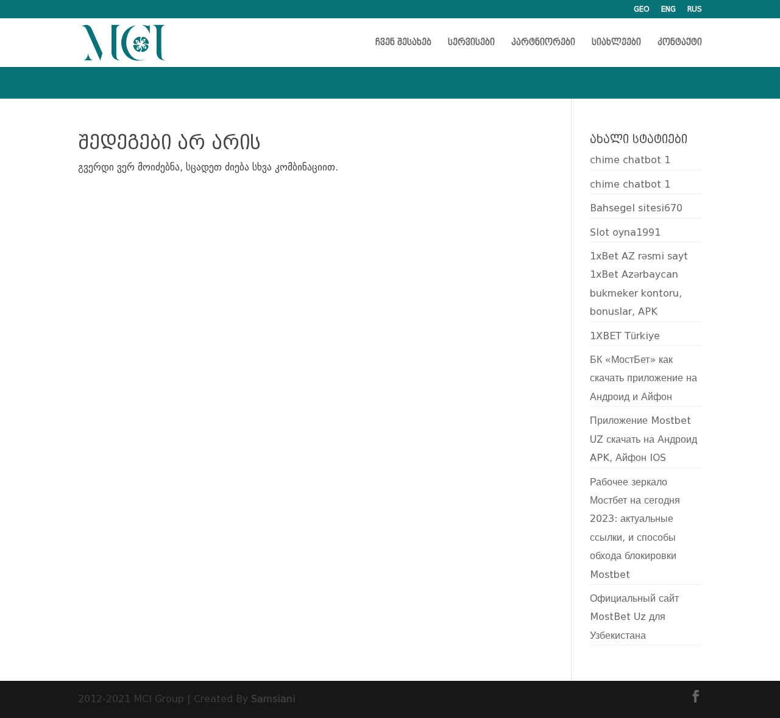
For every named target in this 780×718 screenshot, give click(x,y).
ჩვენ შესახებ (403, 43)
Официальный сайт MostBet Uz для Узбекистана (634, 617)
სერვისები (471, 43)
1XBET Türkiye (625, 336)
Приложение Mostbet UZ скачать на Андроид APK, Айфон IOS (643, 439)
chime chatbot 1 (630, 160)
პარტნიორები (543, 43)
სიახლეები (616, 43)
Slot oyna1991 (625, 232)
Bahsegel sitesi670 (636, 208)
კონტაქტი (680, 43)
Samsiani (273, 699)
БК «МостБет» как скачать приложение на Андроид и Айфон (643, 378)
